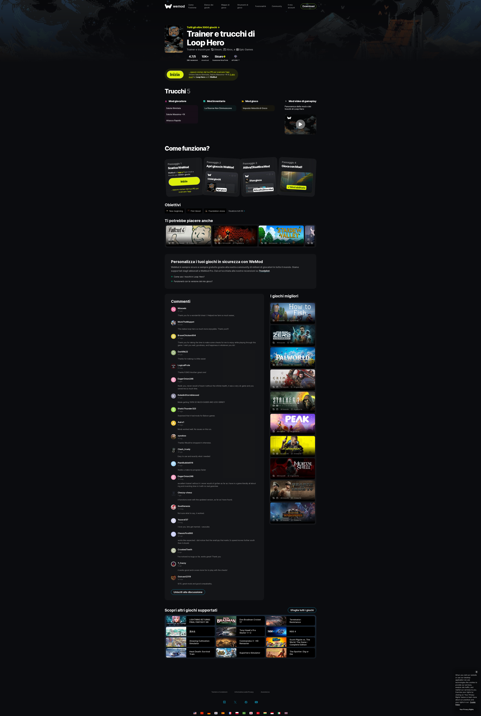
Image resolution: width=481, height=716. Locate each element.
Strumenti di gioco (242, 6)
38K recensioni (192, 60)
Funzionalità (260, 6)
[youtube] (256, 702)
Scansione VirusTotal (220, 60)
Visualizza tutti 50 (235, 211)
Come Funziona (192, 6)
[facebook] (246, 702)
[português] (244, 713)
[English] (194, 713)
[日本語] (251, 713)
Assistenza (265, 692)
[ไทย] (286, 713)
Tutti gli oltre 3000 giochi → (203, 27)
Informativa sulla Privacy (244, 692)
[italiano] (279, 713)
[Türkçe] (258, 713)
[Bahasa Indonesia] (272, 713)
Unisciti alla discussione (188, 592)
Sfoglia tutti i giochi (302, 610)
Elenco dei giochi (208, 6)
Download (309, 6)
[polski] (236, 713)
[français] (229, 713)
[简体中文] (201, 713)
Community (277, 6)
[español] (222, 713)
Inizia (174, 74)
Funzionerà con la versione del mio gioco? (193, 281)
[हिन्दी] (265, 713)
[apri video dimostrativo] (300, 124)
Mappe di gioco (225, 6)
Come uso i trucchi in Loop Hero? (189, 276)
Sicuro (219, 56)
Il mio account (291, 6)
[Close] (476, 671)
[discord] (224, 702)
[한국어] (215, 713)
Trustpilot (264, 271)
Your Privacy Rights (466, 709)
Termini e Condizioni (219, 692)
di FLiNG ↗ (235, 60)
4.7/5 (192, 56)
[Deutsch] (208, 713)
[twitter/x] (235, 702)
